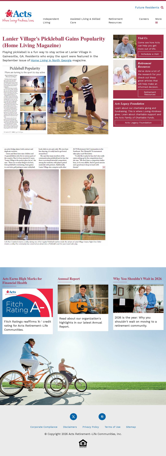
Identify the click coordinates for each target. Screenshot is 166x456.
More (158, 18)
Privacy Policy (91, 427)
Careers (144, 18)
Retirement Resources (116, 20)
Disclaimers (70, 427)
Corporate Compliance (43, 427)
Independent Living (51, 20)
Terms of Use (112, 427)
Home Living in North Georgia (51, 60)
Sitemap (131, 427)
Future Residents (147, 7)
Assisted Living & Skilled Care (85, 20)
